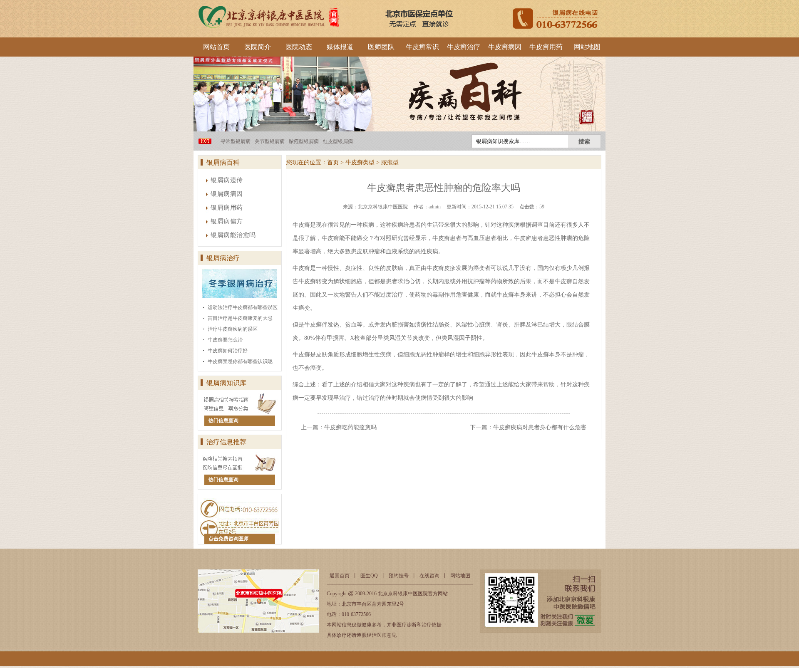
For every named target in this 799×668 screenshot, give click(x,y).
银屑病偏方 (227, 221)
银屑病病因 (227, 194)
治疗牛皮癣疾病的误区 (233, 329)
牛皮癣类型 (360, 162)
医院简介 (257, 46)
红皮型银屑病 (338, 141)
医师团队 (381, 46)
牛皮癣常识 (422, 46)
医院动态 (298, 46)
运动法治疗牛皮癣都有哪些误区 (243, 307)
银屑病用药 (227, 207)
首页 (333, 162)
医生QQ (369, 576)
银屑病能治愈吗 (233, 235)
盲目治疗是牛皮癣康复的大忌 (240, 318)
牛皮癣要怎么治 (225, 340)
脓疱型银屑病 (304, 141)
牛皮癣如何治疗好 (228, 351)
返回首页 (340, 576)
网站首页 (216, 46)
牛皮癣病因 (504, 46)
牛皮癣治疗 (463, 46)
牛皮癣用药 (546, 46)
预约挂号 (399, 576)
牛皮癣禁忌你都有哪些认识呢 (240, 361)
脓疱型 (390, 162)
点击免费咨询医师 (228, 539)
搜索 (584, 141)
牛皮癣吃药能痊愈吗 (350, 427)
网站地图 (587, 46)
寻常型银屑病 (236, 141)
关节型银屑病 (270, 141)
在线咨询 (429, 576)
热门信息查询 (223, 420)
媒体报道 (340, 46)
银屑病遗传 (227, 180)
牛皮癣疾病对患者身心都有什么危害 (539, 427)
